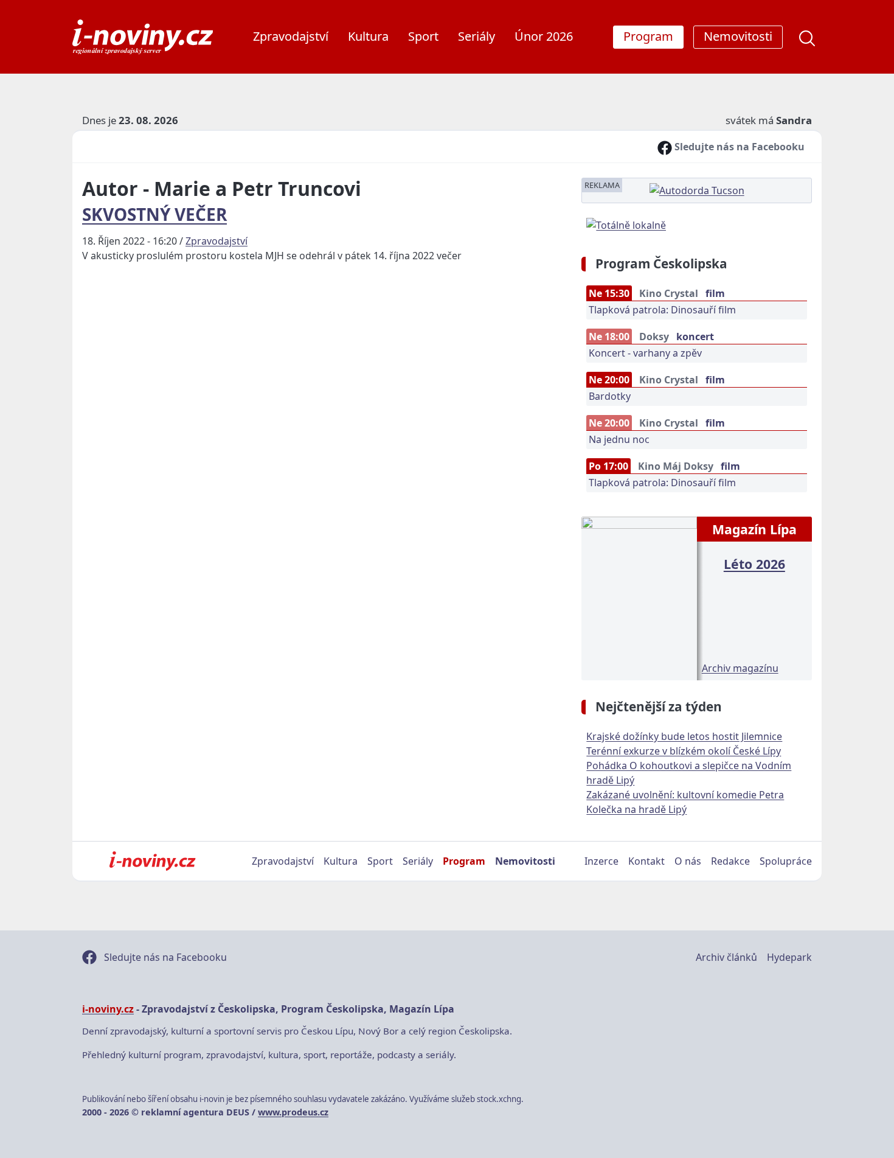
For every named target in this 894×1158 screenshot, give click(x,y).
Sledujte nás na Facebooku (738, 146)
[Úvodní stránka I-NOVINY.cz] (152, 861)
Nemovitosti (525, 861)
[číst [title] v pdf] (638, 597)
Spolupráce (786, 861)
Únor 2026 (544, 36)
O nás (687, 861)
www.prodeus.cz (293, 1112)
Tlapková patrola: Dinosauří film (662, 309)
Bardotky (610, 396)
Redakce (730, 861)
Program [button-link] (648, 36)
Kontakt (646, 861)
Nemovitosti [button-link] (738, 36)
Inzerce (601, 861)
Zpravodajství (290, 36)
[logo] (143, 37)
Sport (423, 36)
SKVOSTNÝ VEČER (154, 214)
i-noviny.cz (108, 1009)
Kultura (368, 36)
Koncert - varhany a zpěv (645, 353)
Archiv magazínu (740, 668)
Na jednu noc (619, 439)
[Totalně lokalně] (626, 224)
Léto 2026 (754, 564)
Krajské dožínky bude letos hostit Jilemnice (684, 736)
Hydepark (789, 957)
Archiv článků (726, 957)
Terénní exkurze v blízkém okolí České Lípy (683, 751)
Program (464, 861)
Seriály (476, 36)
